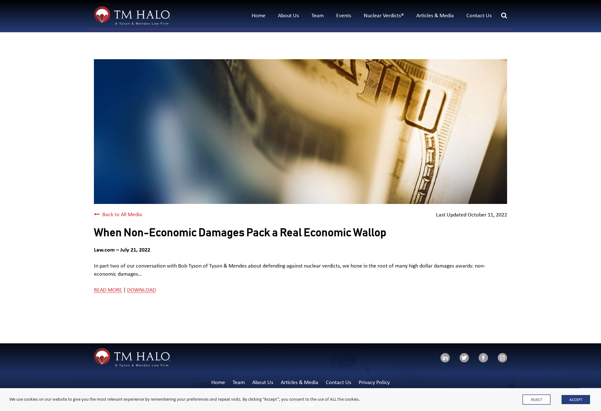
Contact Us (479, 16)
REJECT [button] (536, 400)
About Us (288, 16)
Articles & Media (435, 16)
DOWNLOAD (141, 290)
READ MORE (108, 290)
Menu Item (445, 357)
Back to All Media (121, 215)
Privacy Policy (374, 383)
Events (343, 16)
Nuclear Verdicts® (384, 16)
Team (317, 16)
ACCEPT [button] (575, 400)
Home (258, 16)
